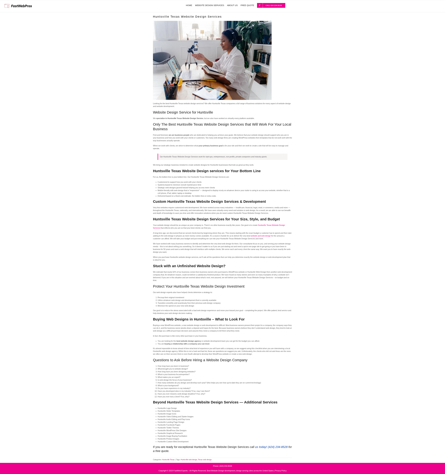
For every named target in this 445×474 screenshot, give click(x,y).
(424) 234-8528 (225, 466)
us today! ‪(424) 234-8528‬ (271, 447)
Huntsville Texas (168, 460)
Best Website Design (215, 471)
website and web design (261, 236)
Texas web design (205, 460)
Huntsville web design (189, 460)
